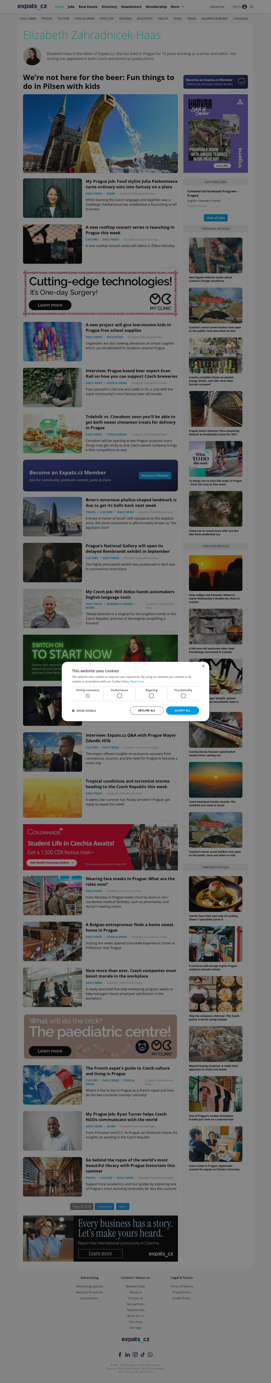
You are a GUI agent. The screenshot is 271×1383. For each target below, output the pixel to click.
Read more (137, 681)
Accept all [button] (183, 710)
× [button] (203, 666)
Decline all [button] (146, 710)
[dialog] (135, 691)
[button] (84, 711)
